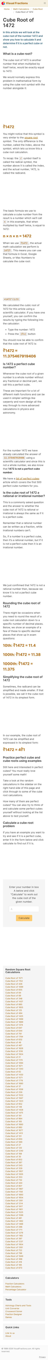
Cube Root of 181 (13, 1115)
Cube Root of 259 (13, 1092)
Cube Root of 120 (13, 1148)
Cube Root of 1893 (14, 1194)
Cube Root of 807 (13, 1186)
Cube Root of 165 (13, 1121)
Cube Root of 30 (13, 1156)
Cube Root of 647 (13, 1028)
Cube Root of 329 (13, 1168)
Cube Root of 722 (13, 1250)
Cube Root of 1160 (14, 1235)
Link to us (10, 1333)
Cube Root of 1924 (14, 1054)
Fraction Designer (13, 1314)
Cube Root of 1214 (14, 1203)
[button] (45, 3)
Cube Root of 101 (13, 1136)
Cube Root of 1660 (14, 1124)
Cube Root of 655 (13, 990)
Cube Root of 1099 (14, 987)
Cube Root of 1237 (14, 1241)
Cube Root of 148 (13, 1107)
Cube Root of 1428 (14, 1110)
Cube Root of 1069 (14, 1019)
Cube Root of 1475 (14, 1112)
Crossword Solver (13, 1311)
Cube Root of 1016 (14, 1051)
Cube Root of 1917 (14, 1206)
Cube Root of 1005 (14, 1174)
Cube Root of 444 (13, 1183)
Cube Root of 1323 (14, 1101)
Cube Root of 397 (13, 1238)
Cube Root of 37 (13, 1086)
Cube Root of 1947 (14, 1098)
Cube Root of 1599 (14, 1215)
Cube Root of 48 (13, 1042)
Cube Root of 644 (13, 1031)
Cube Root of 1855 (14, 1007)
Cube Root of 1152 (14, 981)
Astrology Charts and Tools (18, 1305)
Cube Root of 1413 (14, 1133)
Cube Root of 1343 (14, 1069)
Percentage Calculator (15, 1289)
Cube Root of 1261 (14, 1200)
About (8, 1336)
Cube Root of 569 (13, 1142)
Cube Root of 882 (13, 1127)
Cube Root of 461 (13, 1218)
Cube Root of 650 (13, 1139)
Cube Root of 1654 (14, 1197)
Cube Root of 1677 (14, 1130)
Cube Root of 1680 (14, 1083)
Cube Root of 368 (13, 1259)
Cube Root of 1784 (14, 1036)
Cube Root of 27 (13, 1145)
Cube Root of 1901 (14, 1209)
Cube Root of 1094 (14, 1063)
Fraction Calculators (14, 1283)
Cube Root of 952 (13, 1104)
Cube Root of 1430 (14, 1074)
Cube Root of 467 (13, 1045)
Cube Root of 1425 (14, 1016)
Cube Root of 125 (13, 1010)
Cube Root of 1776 (14, 1080)
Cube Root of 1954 (14, 1244)
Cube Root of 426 (13, 984)
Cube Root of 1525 (14, 1212)
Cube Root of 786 (13, 1253)
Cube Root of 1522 (14, 1095)
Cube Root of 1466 (14, 1224)
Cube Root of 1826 (14, 1048)
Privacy (42, 1357)
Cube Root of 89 (13, 995)
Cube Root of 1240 (14, 1151)
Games (8, 1317)
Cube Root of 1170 (14, 1060)
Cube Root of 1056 (14, 1089)
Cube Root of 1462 (14, 1221)
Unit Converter (12, 1308)
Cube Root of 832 (13, 1039)
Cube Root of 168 (13, 1153)
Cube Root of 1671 (14, 1066)
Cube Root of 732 (13, 1180)
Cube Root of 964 (13, 1118)
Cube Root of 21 (13, 1057)
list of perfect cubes (27, 478)
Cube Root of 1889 (14, 1022)
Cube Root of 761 (13, 1033)
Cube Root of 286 (13, 1227)
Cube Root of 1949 (14, 1256)
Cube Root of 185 (13, 1265)
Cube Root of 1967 (14, 1189)
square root (31, 137)
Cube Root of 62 (13, 1071)
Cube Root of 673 (13, 1268)
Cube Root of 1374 (14, 1025)
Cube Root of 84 (13, 992)
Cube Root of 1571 (14, 978)
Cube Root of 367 (13, 1162)
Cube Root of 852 (13, 1159)
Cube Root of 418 (13, 1262)
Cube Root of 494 (13, 1013)
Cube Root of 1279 (14, 1232)
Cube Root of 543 (13, 1165)
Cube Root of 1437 (14, 1001)
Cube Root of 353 (13, 1177)
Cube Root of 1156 (14, 1191)
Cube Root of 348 (13, 998)
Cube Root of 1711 (13, 1230)
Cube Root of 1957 (14, 1171)
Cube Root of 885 (13, 1004)
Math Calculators (13, 1286)
